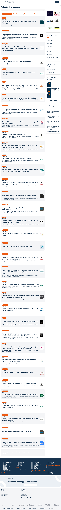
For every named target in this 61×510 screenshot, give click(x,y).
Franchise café (4, 465)
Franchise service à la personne (51, 466)
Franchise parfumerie (49, 472)
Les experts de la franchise (51, 78)
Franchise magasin (49, 48)
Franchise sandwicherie (6, 466)
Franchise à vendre (49, 43)
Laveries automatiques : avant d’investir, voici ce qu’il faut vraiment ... (53, 109)
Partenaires (3, 490)
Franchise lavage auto (49, 463)
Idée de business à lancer (50, 49)
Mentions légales (42, 508)
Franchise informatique (35, 462)
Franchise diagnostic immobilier (22, 469)
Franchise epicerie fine (20, 463)
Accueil (2, 4)
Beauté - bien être (37, 13)
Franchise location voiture (50, 462)
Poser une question (53, 100)
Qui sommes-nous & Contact (21, 508)
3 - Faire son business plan (50, 72)
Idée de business (23, 490)
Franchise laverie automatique (36, 464)
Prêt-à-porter (33, 471)
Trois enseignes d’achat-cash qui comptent (53, 131)
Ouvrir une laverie (49, 54)
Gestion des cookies (51, 508)
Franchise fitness (49, 471)
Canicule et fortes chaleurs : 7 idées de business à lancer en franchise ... (53, 114)
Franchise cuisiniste (34, 468)
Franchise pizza (4, 463)
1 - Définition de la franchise (51, 69)
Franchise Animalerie (34, 467)
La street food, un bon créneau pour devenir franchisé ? (53, 122)
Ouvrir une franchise (52, 35)
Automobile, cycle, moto (17, 13)
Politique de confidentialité (32, 508)
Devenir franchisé (49, 38)
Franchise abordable (24, 495)
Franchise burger (5, 464)
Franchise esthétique (49, 473)
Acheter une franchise (50, 59)
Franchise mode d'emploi (51, 65)
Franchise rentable (49, 46)
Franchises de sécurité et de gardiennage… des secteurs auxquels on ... (53, 127)
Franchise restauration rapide (7, 462)
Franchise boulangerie (20, 462)
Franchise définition (4, 491)
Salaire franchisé (23, 494)
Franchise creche (49, 467)
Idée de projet (49, 51)
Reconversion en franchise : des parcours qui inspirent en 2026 (53, 129)
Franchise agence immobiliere (22, 468)
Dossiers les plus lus (52, 106)
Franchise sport (34, 463)
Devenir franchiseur (4, 495)
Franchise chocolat (20, 464)
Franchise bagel (4, 468)
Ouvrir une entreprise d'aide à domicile (52, 57)
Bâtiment (25, 13)
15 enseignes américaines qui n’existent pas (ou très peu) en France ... (53, 112)
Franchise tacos (4, 467)
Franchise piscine (5, 473)
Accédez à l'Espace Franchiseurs (30, 484)
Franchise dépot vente (35, 465)
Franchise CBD (33, 466)
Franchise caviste (19, 465)
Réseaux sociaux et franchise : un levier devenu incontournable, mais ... (53, 117)
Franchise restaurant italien (6, 470)
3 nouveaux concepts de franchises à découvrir (52, 124)
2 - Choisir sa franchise (50, 70)
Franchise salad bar (5, 469)
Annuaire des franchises (50, 40)
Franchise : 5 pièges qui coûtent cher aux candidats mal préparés (53, 119)
